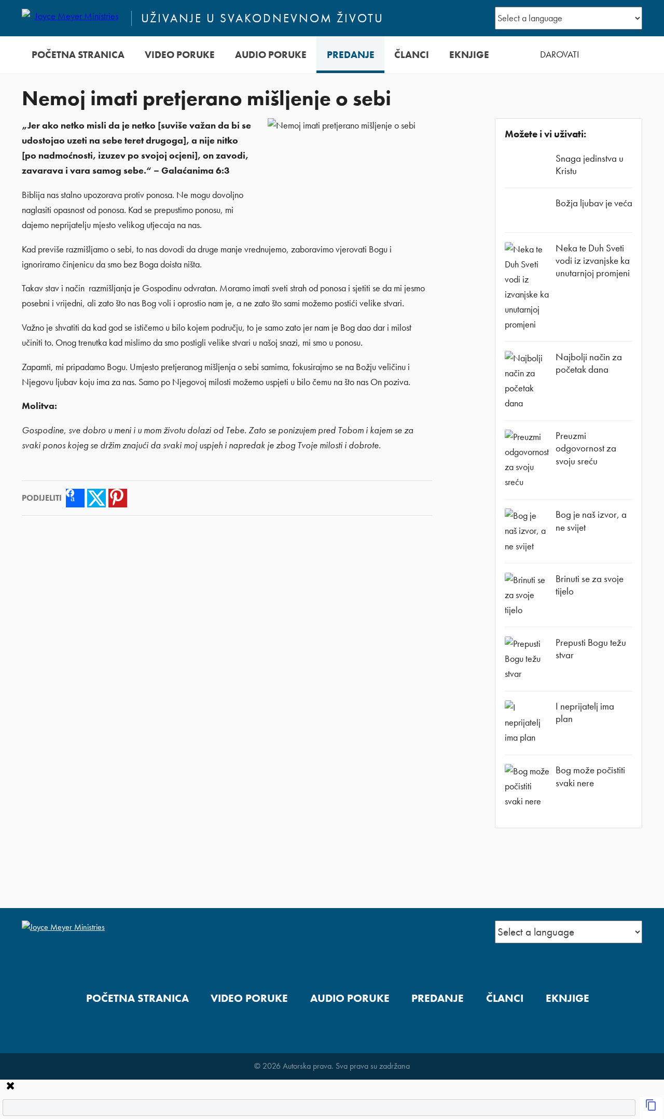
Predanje (351, 54)
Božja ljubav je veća (594, 202)
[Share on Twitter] (96, 498)
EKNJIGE (469, 54)
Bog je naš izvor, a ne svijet (591, 520)
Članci (411, 54)
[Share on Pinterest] (117, 498)
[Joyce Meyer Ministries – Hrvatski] (72, 18)
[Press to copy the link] (651, 1108)
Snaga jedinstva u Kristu (590, 164)
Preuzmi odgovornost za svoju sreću (586, 448)
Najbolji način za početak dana (589, 363)
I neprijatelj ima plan (585, 712)
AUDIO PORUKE (271, 54)
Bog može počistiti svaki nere (590, 776)
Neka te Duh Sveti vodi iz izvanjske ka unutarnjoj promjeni (593, 260)
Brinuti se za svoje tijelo (590, 585)
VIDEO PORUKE (180, 54)
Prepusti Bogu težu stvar (591, 648)
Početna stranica (78, 54)
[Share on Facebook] (75, 498)
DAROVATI (559, 54)
